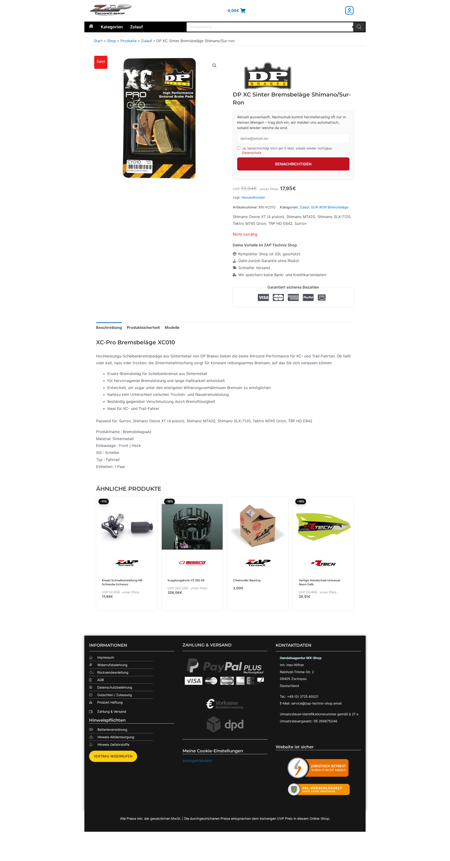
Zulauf (136, 26)
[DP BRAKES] (268, 76)
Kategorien (112, 26)
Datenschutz (251, 153)
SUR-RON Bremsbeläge (329, 207)
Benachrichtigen (293, 164)
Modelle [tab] (172, 327)
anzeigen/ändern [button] (197, 760)
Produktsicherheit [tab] (143, 327)
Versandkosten (253, 197)
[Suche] (359, 27)
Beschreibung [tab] (109, 327)
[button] (214, 65)
